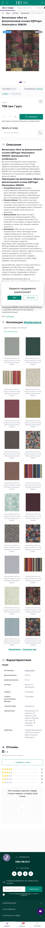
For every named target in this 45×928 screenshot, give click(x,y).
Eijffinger (15, 13)
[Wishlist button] (40, 101)
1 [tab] (20, 82)
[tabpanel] (22, 50)
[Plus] (15, 116)
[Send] (40, 132)
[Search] (7, 3)
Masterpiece (25, 13)
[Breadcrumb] (3, 13)
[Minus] (4, 116)
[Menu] (3, 3)
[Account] (42, 3)
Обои (8, 13)
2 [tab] (24, 82)
